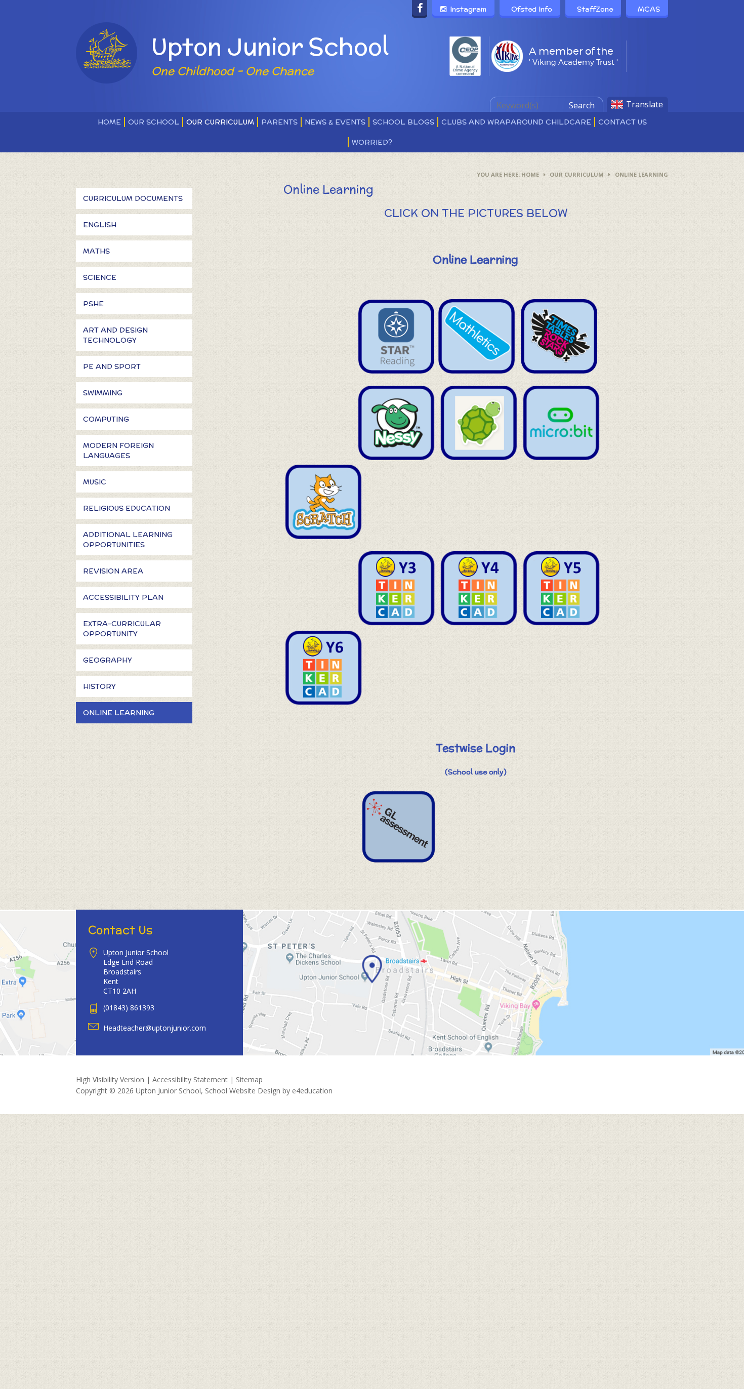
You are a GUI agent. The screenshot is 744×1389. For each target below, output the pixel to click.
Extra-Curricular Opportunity (122, 629)
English (99, 225)
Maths (96, 251)
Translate (644, 104)
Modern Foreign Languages (118, 450)
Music (94, 482)
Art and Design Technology (115, 335)
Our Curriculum (577, 174)
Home (530, 174)
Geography (107, 660)
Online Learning (641, 174)
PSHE (93, 304)
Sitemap (249, 1079)
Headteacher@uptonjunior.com (154, 1028)
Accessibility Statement (190, 1079)
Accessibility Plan (123, 597)
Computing (106, 419)
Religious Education (126, 508)
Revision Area (113, 571)
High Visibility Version (110, 1079)
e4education (312, 1090)
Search (582, 105)
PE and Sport (112, 366)
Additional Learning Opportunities (128, 539)
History (99, 686)
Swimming (102, 393)
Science (99, 277)
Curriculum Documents (133, 198)
